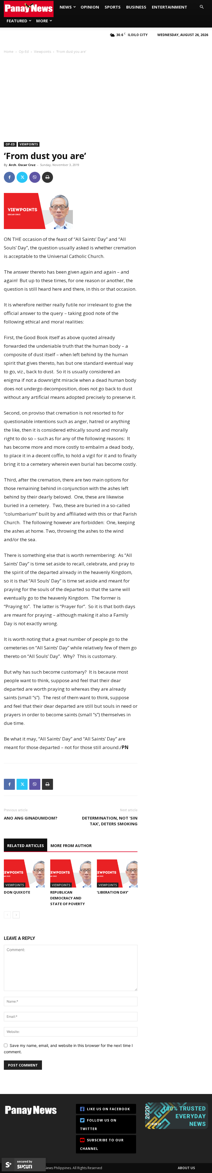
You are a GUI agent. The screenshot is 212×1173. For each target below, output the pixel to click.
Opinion (90, 7)
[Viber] (34, 177)
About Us (186, 1168)
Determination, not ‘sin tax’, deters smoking (109, 820)
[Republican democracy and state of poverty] (70, 873)
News (66, 7)
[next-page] (16, 914)
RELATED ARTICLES (25, 845)
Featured (17, 20)
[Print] (47, 177)
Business (136, 7)
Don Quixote (17, 892)
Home (9, 51)
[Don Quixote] (24, 873)
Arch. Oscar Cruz (22, 165)
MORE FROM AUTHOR (71, 845)
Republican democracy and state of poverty (67, 898)
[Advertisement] (106, 95)
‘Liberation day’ (112, 892)
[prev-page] (7, 914)
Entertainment (169, 7)
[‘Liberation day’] (117, 873)
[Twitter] (22, 177)
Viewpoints (42, 51)
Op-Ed (24, 51)
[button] (201, 7)
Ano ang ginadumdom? (30, 818)
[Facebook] (9, 177)
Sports (113, 7)
